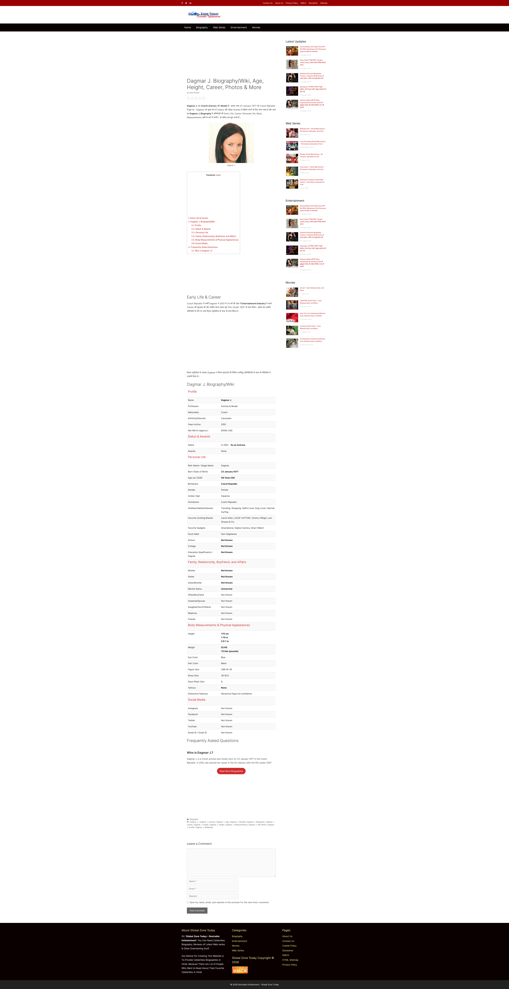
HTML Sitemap (290, 960)
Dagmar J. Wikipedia (204, 827)
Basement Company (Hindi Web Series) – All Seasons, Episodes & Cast (312, 182)
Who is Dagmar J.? (201, 250)
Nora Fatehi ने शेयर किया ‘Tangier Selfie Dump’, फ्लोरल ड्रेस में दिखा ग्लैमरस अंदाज (313, 62)
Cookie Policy (289, 945)
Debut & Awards (201, 229)
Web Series (219, 27)
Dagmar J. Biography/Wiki (201, 221)
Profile (196, 225)
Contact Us (268, 3)
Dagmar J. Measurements (236, 825)
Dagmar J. (194, 822)
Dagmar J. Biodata (238, 822)
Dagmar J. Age (222, 822)
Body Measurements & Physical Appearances (215, 240)
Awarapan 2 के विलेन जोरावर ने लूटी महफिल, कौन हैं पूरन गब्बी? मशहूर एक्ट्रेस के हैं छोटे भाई (313, 89)
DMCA (303, 3)
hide (218, 175)
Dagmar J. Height (217, 825)
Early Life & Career (198, 218)
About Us (279, 3)
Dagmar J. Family (201, 825)
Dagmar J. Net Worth (257, 825)
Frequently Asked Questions (203, 247)
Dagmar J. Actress (207, 822)
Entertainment (239, 27)
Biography (202, 27)
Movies (256, 27)
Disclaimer (313, 3)
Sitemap (323, 3)
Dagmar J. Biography (256, 822)
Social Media (199, 243)
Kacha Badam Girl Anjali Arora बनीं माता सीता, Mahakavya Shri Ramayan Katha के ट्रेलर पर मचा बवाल (313, 49)
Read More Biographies (231, 771)
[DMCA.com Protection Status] (240, 972)
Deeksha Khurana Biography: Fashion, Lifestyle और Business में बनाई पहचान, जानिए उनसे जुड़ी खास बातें (312, 75)
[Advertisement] (231, 52)
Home (187, 27)
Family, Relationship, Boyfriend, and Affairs (213, 236)
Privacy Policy (292, 3)
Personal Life (199, 232)
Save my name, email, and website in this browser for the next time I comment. (229, 902)
